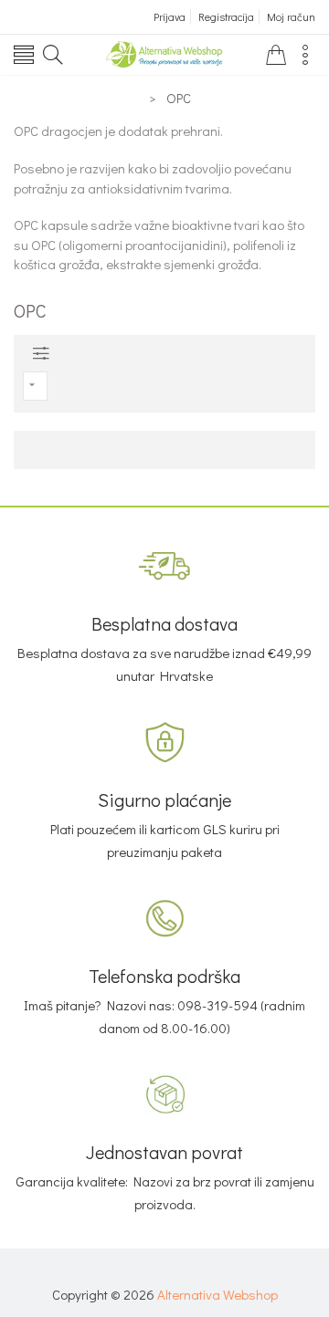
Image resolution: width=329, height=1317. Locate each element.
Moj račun (291, 16)
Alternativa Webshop (217, 1294)
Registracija (226, 16)
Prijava (170, 16)
